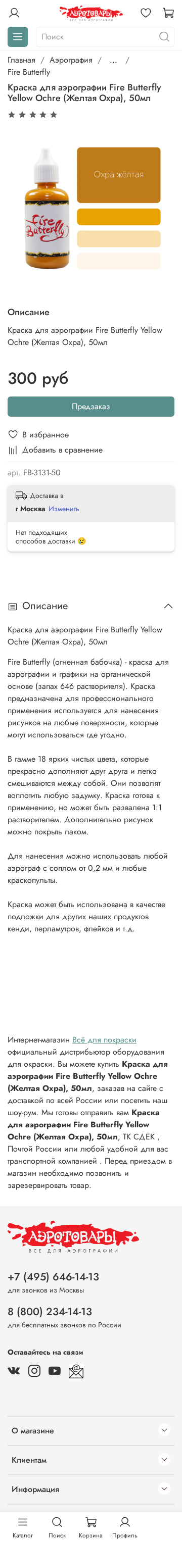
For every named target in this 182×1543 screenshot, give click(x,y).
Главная (21, 60)
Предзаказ (91, 406)
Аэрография (71, 60)
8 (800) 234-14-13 (50, 1311)
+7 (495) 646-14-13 (53, 1276)
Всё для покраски (104, 1040)
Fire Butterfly (29, 72)
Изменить (64, 508)
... (113, 60)
